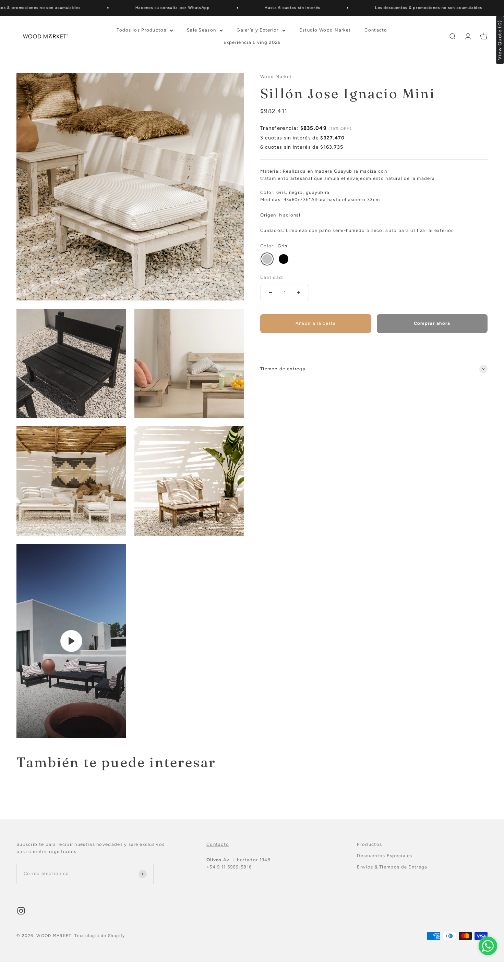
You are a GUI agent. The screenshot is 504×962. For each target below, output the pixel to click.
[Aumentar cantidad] (299, 292)
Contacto (375, 29)
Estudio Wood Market (325, 29)
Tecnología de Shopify (99, 935)
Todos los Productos (141, 29)
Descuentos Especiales (384, 855)
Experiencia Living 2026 (252, 42)
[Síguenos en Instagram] (21, 910)
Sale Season (201, 29)
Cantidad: (272, 277)
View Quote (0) (500, 40)
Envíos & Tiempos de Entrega (392, 867)
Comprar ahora (432, 323)
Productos (369, 844)
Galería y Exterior (257, 29)
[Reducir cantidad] (270, 292)
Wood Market (276, 76)
